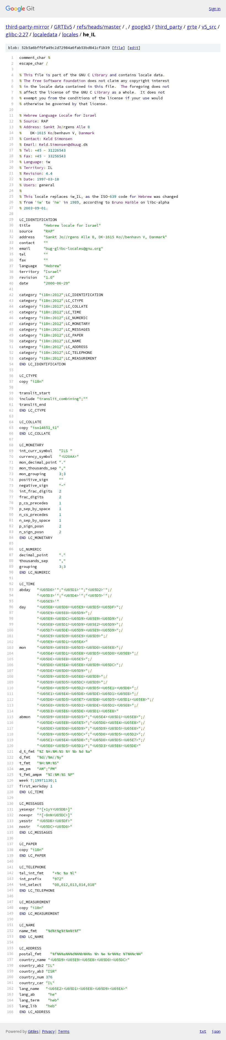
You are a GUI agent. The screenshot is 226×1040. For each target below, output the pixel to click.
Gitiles (33, 1031)
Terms (63, 1031)
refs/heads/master (99, 26)
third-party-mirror (27, 26)
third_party (168, 26)
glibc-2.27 (17, 34)
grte (192, 26)
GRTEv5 (63, 26)
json (216, 1031)
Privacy (48, 1031)
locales (70, 34)
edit (134, 47)
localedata (45, 34)
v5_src (209, 26)
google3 (140, 26)
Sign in (214, 8)
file (118, 47)
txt (203, 1031)
